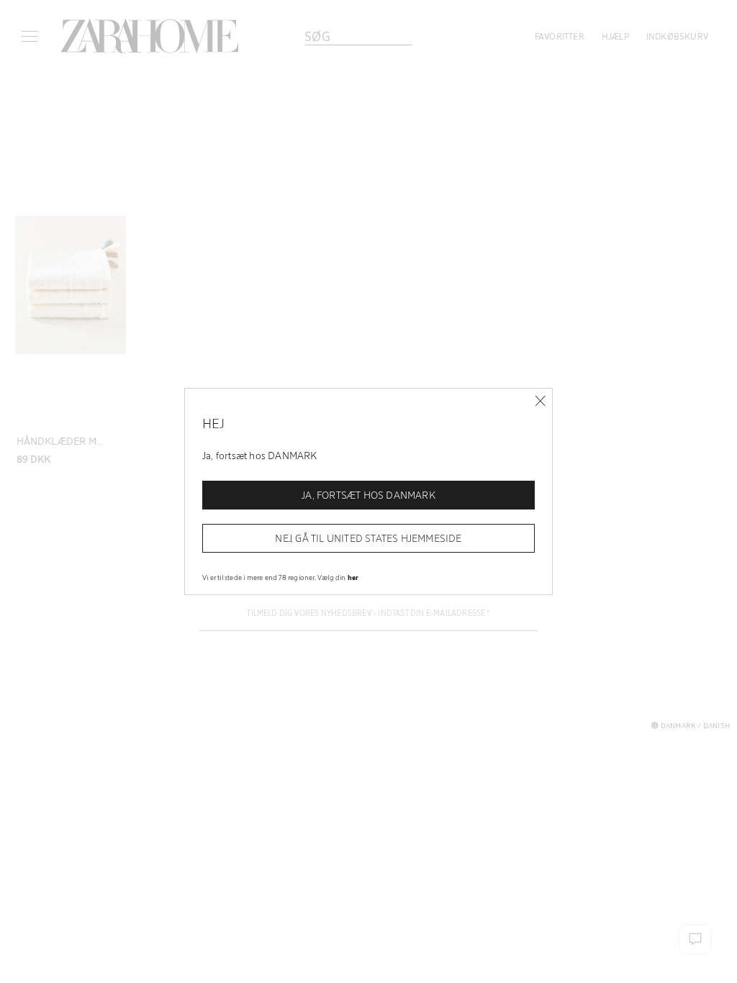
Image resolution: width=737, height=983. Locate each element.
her (353, 577)
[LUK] (540, 401)
